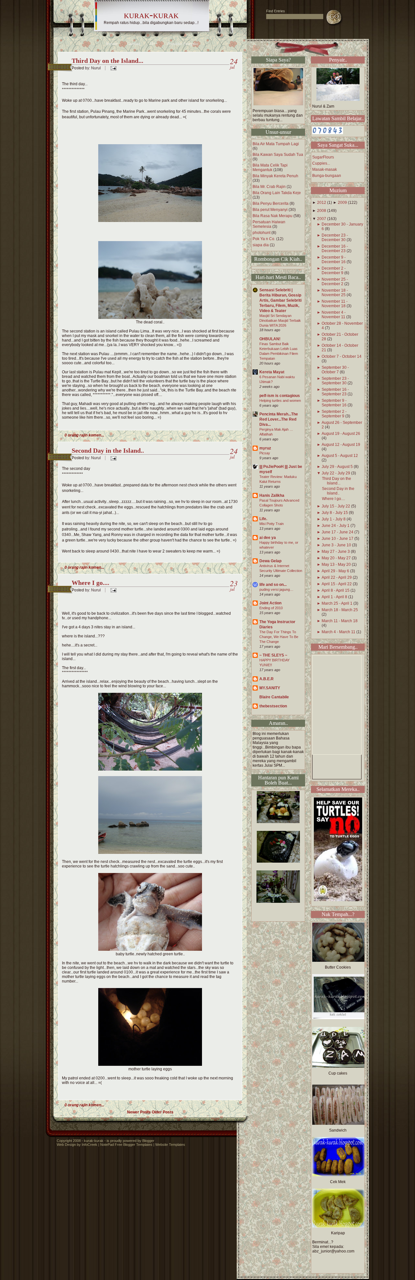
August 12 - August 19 (341, 444)
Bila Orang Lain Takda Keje (277, 193)
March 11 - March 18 (340, 621)
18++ (153, 43)
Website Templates (170, 1144)
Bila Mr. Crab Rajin (269, 186)
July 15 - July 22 (336, 506)
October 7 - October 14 (342, 356)
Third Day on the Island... (107, 60)
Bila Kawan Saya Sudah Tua (278, 154)
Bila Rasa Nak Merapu (272, 216)
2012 (321, 202)
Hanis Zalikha (271, 495)
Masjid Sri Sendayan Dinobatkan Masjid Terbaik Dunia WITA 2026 (280, 320)
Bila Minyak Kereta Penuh (275, 176)
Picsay (264, 453)
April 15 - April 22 (337, 584)
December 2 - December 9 (334, 270)
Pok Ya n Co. (264, 239)
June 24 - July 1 (336, 525)
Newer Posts (139, 1112)
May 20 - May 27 (336, 558)
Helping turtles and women (280, 400)
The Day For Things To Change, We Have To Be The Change (278, 637)
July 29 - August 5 (337, 466)
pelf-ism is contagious (279, 395)
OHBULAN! (269, 339)
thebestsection (273, 706)
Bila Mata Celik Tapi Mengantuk (270, 167)
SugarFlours (323, 157)
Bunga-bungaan (326, 175)
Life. (263, 519)
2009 (342, 202)
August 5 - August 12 (340, 455)
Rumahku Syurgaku (182, 43)
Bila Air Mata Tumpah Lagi (276, 144)
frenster (112, 43)
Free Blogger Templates (133, 1144)
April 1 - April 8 (334, 597)
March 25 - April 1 (337, 603)
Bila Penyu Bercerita (271, 203)
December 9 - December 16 (334, 259)
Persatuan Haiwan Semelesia (269, 224)
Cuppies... (321, 163)
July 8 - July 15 (335, 512)
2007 (321, 218)
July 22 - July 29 (336, 473)
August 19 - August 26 (341, 433)
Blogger (148, 1141)
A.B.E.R (266, 679)
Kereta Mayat (271, 372)
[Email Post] (112, 68)
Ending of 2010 (271, 608)
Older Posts (162, 1112)
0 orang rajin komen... (84, 435)
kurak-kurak (151, 14)
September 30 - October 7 (335, 369)
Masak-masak (324, 169)
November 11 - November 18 (335, 303)
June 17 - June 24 (337, 532)
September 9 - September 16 (334, 402)
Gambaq (133, 43)
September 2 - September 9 (334, 413)
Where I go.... (90, 582)
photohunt (261, 232)
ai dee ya (267, 537)
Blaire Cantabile (274, 697)
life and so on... (273, 584)
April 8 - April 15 (336, 590)
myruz (265, 448)
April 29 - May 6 (335, 571)
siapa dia (261, 245)
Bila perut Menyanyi (270, 209)
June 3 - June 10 (336, 545)
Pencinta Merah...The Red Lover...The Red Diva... (278, 419)
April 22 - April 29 (337, 577)
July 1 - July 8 (334, 519)
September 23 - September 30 (335, 380)
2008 (321, 210)
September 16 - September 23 (335, 391)
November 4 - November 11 (334, 314)
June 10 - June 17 (337, 538)
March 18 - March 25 (340, 610)
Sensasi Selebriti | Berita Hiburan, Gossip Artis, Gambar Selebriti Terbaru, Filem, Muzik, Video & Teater (280, 300)
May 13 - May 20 (336, 564)
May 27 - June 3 (336, 551)
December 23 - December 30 (335, 237)
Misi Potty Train (271, 524)
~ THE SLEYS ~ (273, 655)
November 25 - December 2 (335, 281)
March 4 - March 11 (338, 632)
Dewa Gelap (270, 561)
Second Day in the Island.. (108, 450)
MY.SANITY (269, 688)
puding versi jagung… (276, 589)
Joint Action (270, 603)
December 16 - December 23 (335, 248)
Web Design (66, 1144)
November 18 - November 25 (335, 292)
